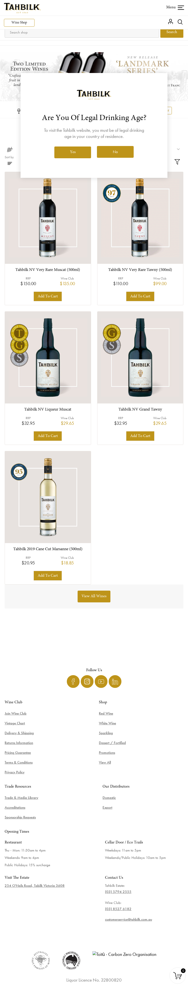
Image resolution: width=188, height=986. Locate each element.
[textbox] (82, 32)
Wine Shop (19, 22)
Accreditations (15, 807)
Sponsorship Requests (20, 817)
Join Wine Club (15, 713)
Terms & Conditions (19, 762)
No (115, 151)
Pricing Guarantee (18, 752)
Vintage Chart (15, 723)
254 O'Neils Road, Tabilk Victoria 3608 (35, 885)
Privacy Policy (14, 772)
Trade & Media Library (21, 797)
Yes (73, 152)
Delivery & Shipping (19, 732)
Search (171, 32)
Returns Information (19, 742)
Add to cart (48, 296)
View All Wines (94, 596)
